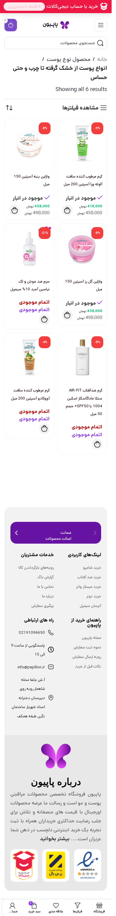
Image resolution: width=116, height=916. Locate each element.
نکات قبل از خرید (88, 666)
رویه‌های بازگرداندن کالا (36, 567)
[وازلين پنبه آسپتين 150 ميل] (29, 143)
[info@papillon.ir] (51, 667)
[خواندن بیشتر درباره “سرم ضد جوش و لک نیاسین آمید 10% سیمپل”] (44, 319)
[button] (67, 210)
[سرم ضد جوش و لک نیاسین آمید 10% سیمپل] (29, 248)
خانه (102, 59)
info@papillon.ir (31, 667)
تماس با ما (45, 587)
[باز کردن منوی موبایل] (101, 25)
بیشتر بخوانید (55, 838)
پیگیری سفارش (42, 606)
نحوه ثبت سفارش (87, 647)
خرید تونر (93, 596)
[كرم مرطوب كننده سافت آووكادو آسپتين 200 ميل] (29, 357)
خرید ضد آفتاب (89, 577)
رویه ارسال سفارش (86, 657)
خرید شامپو (92, 567)
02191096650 (32, 633)
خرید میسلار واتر (88, 587)
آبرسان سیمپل (90, 606)
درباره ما (48, 596)
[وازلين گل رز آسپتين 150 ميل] (82, 248)
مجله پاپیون (91, 638)
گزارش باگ (45, 577)
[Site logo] (56, 25)
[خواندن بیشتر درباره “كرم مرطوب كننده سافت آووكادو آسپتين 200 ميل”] (44, 428)
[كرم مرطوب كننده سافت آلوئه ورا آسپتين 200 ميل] (82, 143)
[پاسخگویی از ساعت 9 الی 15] (51, 650)
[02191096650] (51, 633)
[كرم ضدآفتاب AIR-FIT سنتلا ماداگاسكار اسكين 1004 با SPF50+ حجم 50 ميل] (82, 357)
